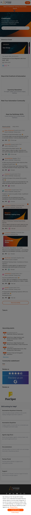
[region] (15, 505)
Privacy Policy (13, 507)
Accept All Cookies (15, 509)
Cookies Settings (15, 512)
